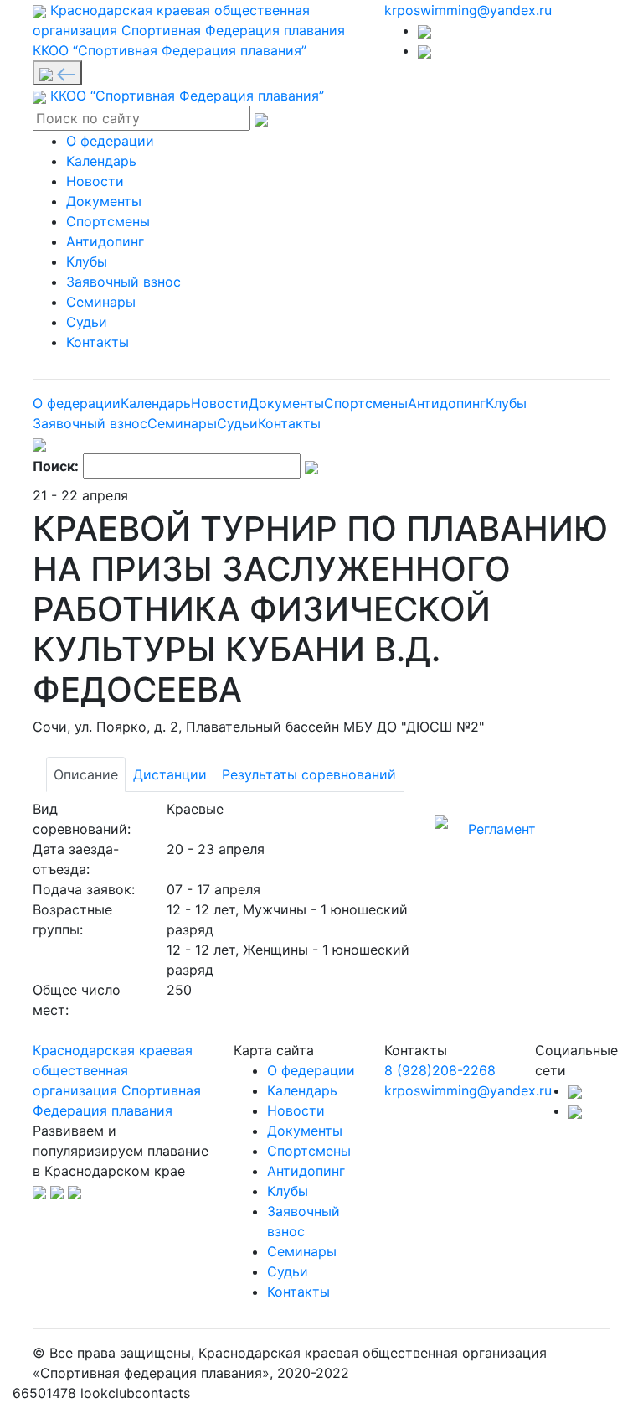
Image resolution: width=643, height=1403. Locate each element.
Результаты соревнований (309, 774)
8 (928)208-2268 (440, 1070)
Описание (86, 774)
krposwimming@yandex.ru (468, 10)
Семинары (101, 301)
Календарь (101, 161)
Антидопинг (105, 241)
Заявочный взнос (123, 281)
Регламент (502, 829)
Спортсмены (108, 221)
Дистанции (170, 774)
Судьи (86, 321)
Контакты (97, 342)
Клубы (86, 261)
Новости (95, 181)
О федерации (110, 140)
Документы (103, 201)
